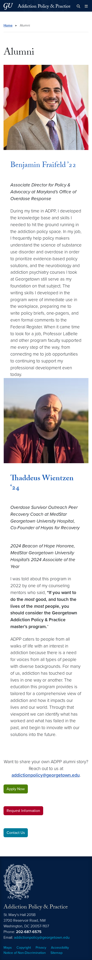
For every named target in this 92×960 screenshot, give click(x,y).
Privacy (41, 948)
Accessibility (60, 948)
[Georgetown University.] (8, 6)
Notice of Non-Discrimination (25, 953)
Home (8, 25)
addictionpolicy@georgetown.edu (46, 775)
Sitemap (56, 953)
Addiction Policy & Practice (44, 7)
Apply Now (16, 789)
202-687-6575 (29, 931)
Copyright (24, 948)
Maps (8, 948)
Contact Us (16, 832)
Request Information (23, 810)
